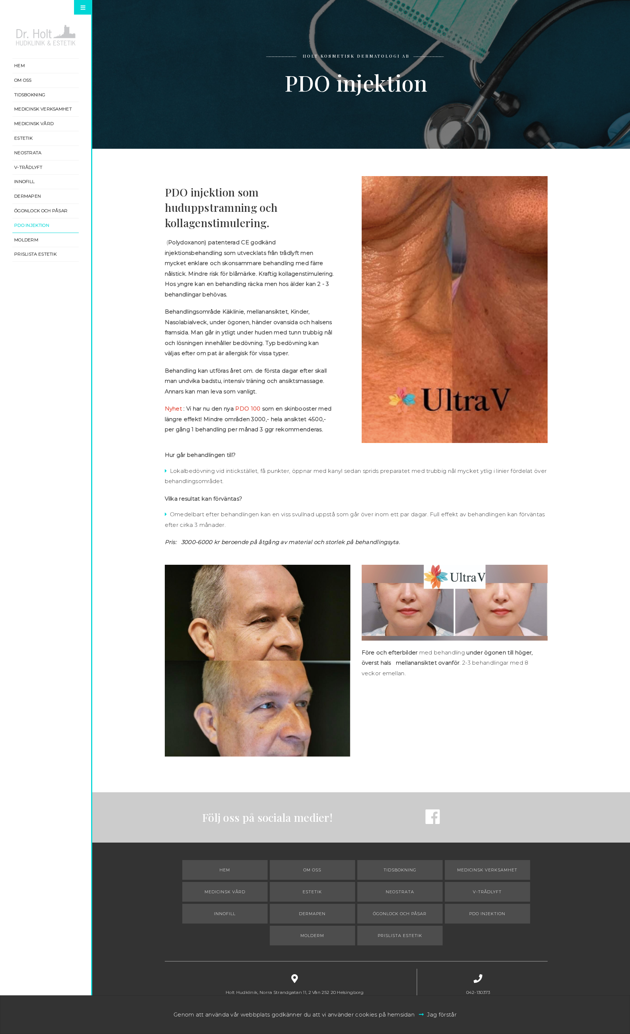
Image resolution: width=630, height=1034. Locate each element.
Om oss (23, 80)
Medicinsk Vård (34, 123)
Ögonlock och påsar (40, 210)
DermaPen (27, 196)
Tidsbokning (29, 94)
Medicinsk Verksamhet (43, 109)
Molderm (26, 239)
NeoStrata (28, 152)
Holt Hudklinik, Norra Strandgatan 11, (295, 992)
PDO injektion (31, 225)
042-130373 (478, 992)
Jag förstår (441, 1014)
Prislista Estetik (35, 254)
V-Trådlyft (28, 167)
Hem (19, 65)
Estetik (23, 138)
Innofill (24, 181)
